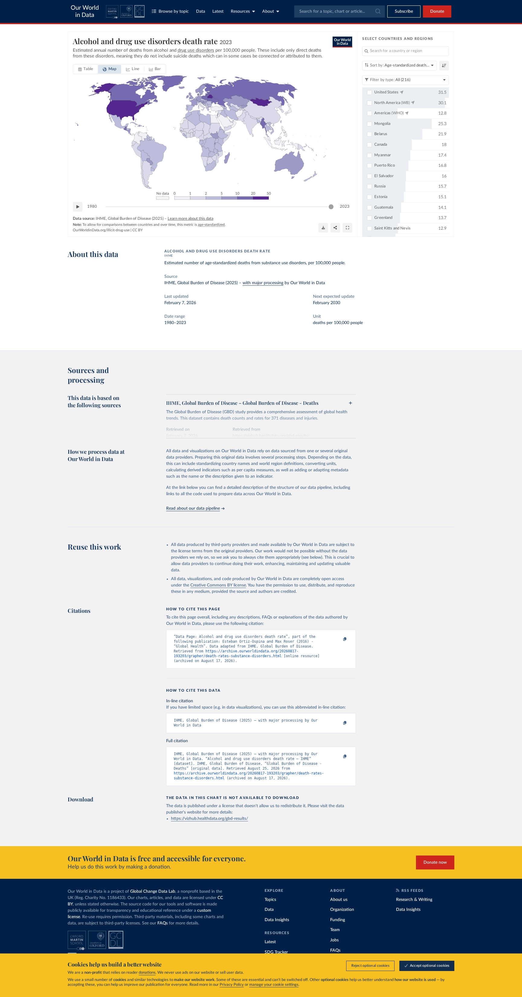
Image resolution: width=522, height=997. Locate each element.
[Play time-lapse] (77, 207)
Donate (437, 11)
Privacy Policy (232, 985)
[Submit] (377, 11)
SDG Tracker (276, 952)
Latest (218, 11)
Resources (240, 11)
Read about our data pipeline (193, 508)
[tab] (85, 69)
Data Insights (277, 920)
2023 (345, 207)
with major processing (263, 283)
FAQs (162, 923)
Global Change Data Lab (152, 891)
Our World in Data (85, 11)
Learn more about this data (190, 219)
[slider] (331, 207)
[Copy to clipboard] (338, 639)
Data (200, 11)
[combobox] (339, 11)
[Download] (323, 227)
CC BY (137, 230)
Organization (342, 910)
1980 (92, 207)
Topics (270, 900)
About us (338, 900)
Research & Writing (414, 900)
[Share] (335, 227)
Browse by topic (174, 11)
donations (147, 973)
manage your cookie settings (273, 985)
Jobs (334, 940)
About (268, 11)
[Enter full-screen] (347, 227)
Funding (337, 920)
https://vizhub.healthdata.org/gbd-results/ (209, 819)
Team (335, 930)
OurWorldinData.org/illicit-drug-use (101, 230)
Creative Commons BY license (218, 585)
